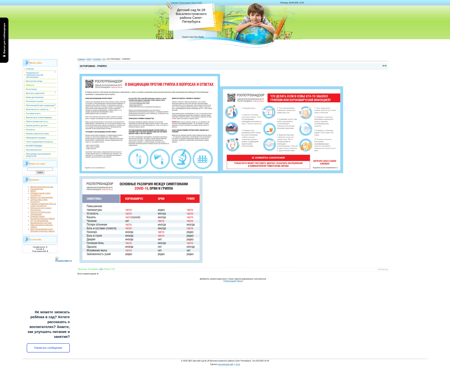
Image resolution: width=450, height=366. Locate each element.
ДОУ (101, 269)
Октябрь (97, 59)
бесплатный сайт (225, 364)
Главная (174, 3)
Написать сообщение (48, 347)
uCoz (238, 364)
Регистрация (185, 3)
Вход (194, 3)
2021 (89, 59)
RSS (200, 3)
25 (104, 59)
